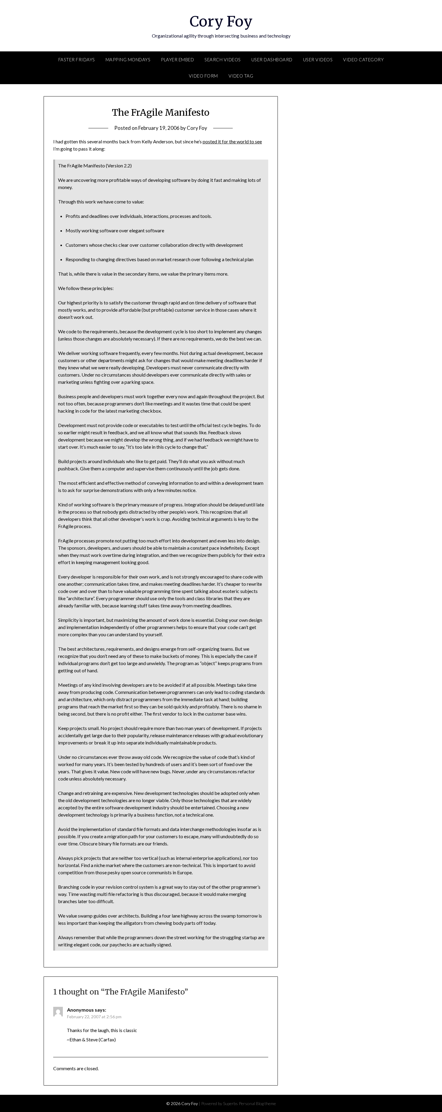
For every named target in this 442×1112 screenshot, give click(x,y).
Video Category (363, 59)
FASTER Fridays (76, 59)
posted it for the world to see (232, 141)
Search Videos (222, 59)
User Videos (318, 59)
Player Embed (177, 59)
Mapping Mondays (128, 59)
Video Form (203, 75)
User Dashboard (272, 59)
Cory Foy (221, 21)
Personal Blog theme (257, 1103)
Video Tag (241, 75)
